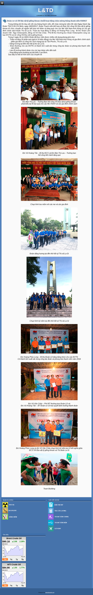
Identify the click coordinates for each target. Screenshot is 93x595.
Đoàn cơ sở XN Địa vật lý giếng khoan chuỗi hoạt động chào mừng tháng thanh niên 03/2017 (47, 21)
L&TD (45, 10)
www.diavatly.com (49, 592)
